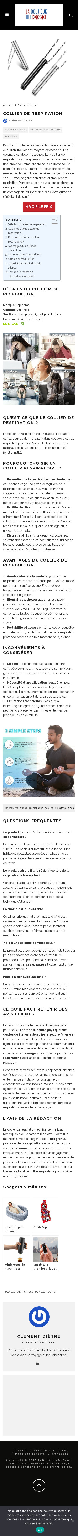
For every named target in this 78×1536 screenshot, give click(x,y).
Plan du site (44, 1450)
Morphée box (41, 808)
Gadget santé (27, 314)
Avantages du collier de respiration (22, 248)
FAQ (65, 1450)
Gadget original (15, 130)
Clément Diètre (20, 120)
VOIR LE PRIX (40, 206)
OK (40, 1529)
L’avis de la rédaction (20, 272)
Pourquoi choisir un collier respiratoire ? (24, 239)
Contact (20, 1450)
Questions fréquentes (21, 258)
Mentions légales (30, 1453)
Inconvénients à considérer (24, 254)
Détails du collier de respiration (26, 224)
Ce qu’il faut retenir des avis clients (24, 265)
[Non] (73, 1521)
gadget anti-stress (20, 1291)
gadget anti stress (49, 314)
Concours (60, 1453)
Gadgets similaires (24, 276)
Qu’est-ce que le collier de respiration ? (23, 230)
